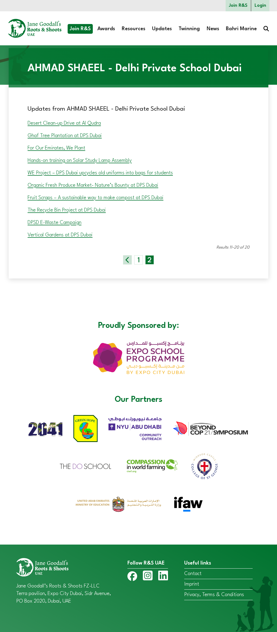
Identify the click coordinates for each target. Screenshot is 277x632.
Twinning (189, 28)
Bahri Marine (241, 28)
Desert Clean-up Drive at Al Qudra (64, 123)
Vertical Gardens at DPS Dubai (60, 235)
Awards (106, 28)
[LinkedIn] (163, 577)
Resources (133, 28)
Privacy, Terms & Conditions (214, 594)
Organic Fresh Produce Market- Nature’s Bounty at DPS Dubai (93, 185)
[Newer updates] (127, 259)
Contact (193, 573)
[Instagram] (148, 577)
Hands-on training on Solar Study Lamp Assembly (80, 160)
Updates (162, 28)
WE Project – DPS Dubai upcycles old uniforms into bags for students (100, 173)
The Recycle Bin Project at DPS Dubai (67, 210)
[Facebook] (132, 577)
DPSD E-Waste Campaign (54, 222)
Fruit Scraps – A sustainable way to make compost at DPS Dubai (95, 197)
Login (260, 5)
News (213, 28)
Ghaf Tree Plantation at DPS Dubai (65, 135)
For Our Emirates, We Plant (56, 148)
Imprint (191, 584)
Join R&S (238, 5)
